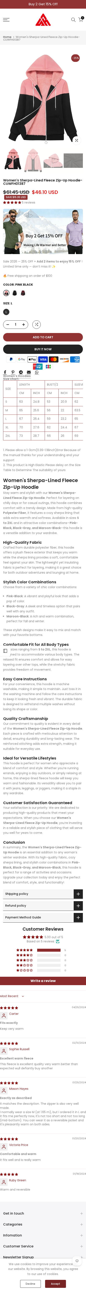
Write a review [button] (43, 980)
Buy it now (43, 349)
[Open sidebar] (5, 651)
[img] (9, 1008)
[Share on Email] (29, 372)
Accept (55, 1284)
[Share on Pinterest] (13, 372)
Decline (30, 1284)
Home (7, 37)
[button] (12, 202)
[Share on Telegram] (21, 372)
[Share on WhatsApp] (37, 372)
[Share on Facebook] (5, 372)
